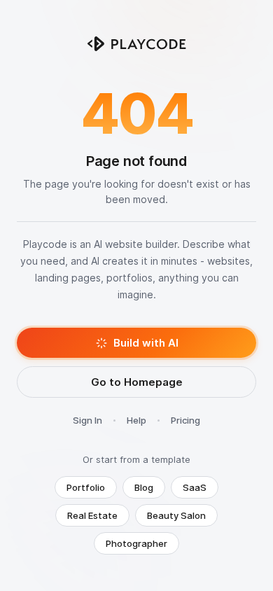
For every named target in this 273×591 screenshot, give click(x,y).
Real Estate (92, 515)
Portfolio (85, 487)
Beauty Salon (176, 515)
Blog (143, 487)
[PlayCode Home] (137, 44)
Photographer (136, 543)
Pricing (185, 420)
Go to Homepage (137, 382)
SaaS (194, 487)
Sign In (87, 420)
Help (136, 420)
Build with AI (145, 342)
